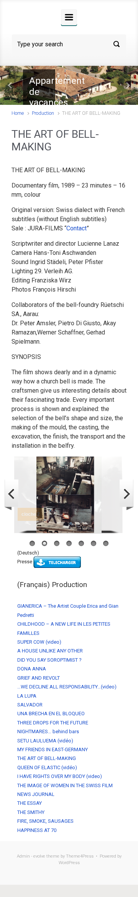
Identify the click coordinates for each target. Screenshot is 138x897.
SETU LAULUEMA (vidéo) (45, 741)
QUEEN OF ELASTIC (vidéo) (47, 767)
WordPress (69, 862)
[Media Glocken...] (57, 562)
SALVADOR (30, 705)
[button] (10, 85)
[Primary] (69, 17)
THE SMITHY (30, 812)
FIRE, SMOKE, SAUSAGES (45, 821)
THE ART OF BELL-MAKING (46, 758)
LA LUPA (26, 696)
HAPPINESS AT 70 (36, 830)
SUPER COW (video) (39, 642)
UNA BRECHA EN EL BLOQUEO (51, 713)
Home (18, 113)
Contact (76, 228)
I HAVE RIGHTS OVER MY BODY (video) (59, 776)
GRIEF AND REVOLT (38, 678)
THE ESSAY (29, 803)
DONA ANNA (31, 669)
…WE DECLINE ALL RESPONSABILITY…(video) (67, 687)
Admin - (25, 856)
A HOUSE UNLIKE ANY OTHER (50, 651)
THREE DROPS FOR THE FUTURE (52, 723)
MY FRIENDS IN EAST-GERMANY (52, 749)
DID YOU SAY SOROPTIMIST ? (49, 660)
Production (43, 113)
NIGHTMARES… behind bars (48, 731)
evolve (39, 856)
